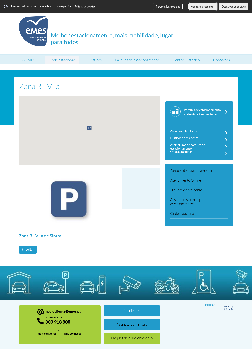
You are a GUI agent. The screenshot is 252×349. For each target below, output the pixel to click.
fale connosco (72, 333)
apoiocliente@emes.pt (63, 311)
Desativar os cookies (234, 6)
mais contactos (47, 333)
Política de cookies (85, 6)
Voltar (30, 249)
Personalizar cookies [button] (168, 6)
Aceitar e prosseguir (202, 6)
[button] (89, 128)
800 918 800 (57, 320)
